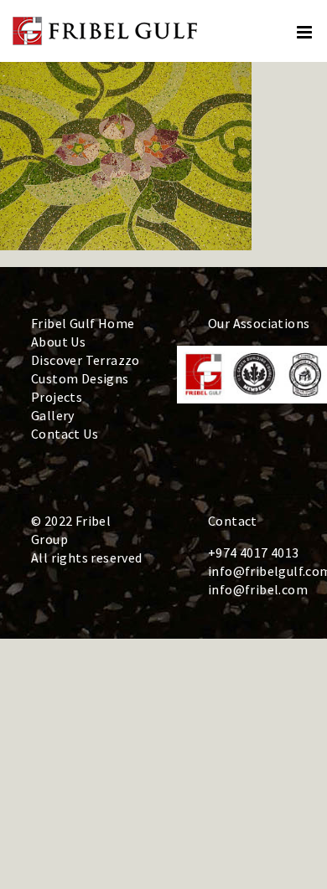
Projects (56, 396)
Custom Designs (80, 378)
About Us (58, 341)
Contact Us (64, 433)
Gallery (53, 415)
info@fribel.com (258, 589)
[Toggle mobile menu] (305, 32)
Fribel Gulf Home (82, 323)
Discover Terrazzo (85, 360)
